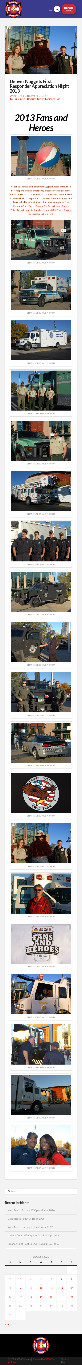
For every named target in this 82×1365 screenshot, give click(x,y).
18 (31, 1297)
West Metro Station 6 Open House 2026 (30, 1227)
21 (61, 1297)
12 (41, 1288)
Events (32, 99)
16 (10, 1297)
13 (51, 1288)
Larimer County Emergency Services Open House (35, 1235)
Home (41, 99)
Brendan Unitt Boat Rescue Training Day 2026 (33, 1244)
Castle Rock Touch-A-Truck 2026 (26, 1218)
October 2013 (53, 99)
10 (20, 1288)
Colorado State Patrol (24, 206)
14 (61, 1288)
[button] (50, 9)
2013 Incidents (18, 99)
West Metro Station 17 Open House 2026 (31, 1210)
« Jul (7, 1324)
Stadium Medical (39, 210)
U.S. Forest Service (61, 210)
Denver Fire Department (47, 206)
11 (31, 1288)
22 (72, 1297)
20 (51, 1297)
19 (41, 1297)
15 (72, 1288)
